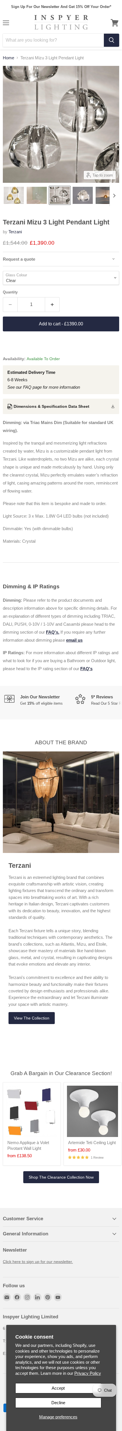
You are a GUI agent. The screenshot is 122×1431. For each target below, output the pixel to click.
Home (8, 57)
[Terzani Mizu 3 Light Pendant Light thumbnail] (13, 195)
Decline (58, 1402)
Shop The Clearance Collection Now (61, 1177)
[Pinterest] (48, 1297)
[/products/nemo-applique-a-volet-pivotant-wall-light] (31, 1111)
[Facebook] (17, 1297)
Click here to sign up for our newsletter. (38, 1261)
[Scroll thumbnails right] (114, 195)
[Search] (111, 40)
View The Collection (31, 1018)
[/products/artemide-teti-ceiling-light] (92, 1111)
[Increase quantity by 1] (52, 304)
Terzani (15, 231)
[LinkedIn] (37, 1297)
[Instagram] (27, 1297)
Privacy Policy (87, 1373)
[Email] (7, 1297)
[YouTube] (58, 1297)
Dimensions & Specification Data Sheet (51, 406)
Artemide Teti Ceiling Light (92, 1142)
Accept (58, 1388)
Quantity (10, 292)
